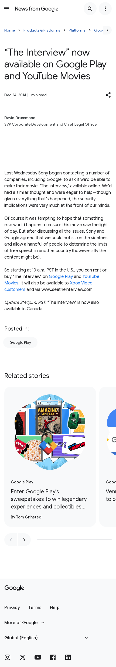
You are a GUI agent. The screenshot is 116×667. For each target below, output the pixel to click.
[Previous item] (10, 539)
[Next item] (24, 539)
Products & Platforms (41, 30)
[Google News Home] (36, 8)
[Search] (90, 8)
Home (9, 30)
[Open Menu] (6, 8)
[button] (108, 94)
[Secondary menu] (105, 8)
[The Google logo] (14, 588)
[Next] (107, 30)
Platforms (77, 30)
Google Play (61, 276)
